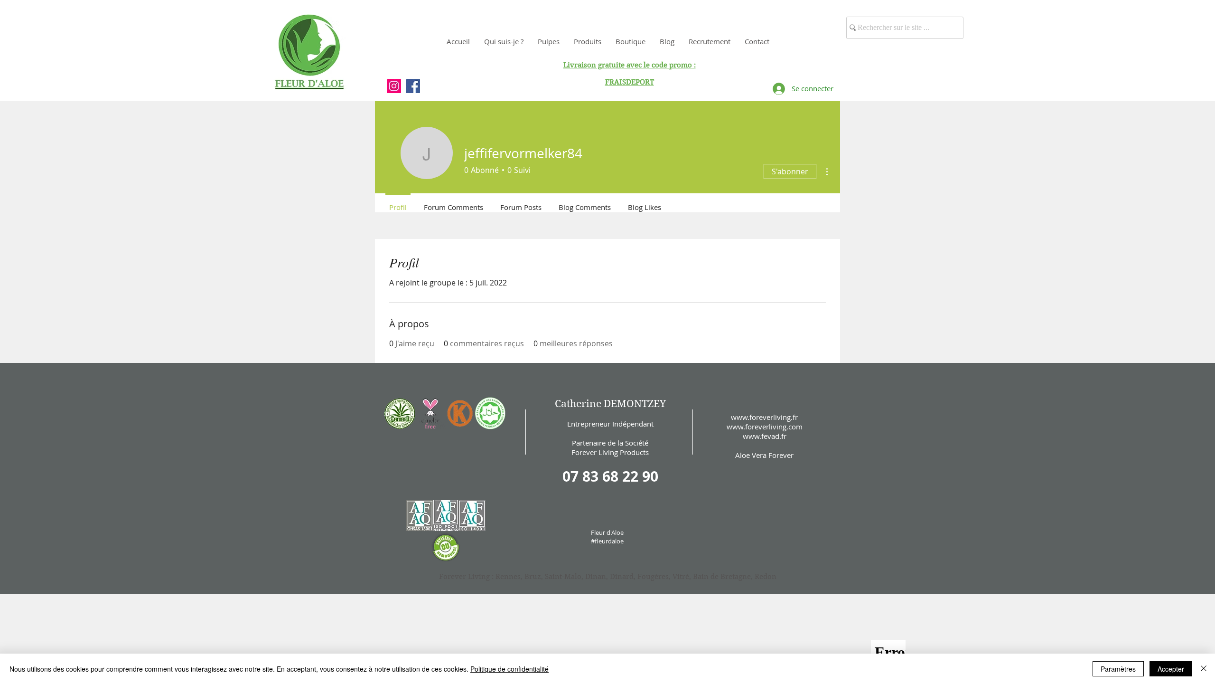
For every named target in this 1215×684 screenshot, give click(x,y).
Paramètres (1118, 669)
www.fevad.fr (764, 436)
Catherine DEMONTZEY (610, 403)
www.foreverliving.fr (764, 417)
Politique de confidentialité (509, 669)
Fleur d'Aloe (607, 532)
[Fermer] (1203, 668)
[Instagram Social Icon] (394, 86)
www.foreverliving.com (765, 426)
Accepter (1171, 669)
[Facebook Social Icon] (413, 86)
